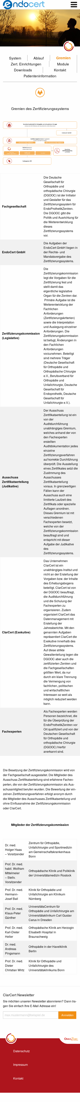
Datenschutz (21, 1051)
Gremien (63, 57)
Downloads (23, 69)
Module (63, 63)
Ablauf (38, 57)
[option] (40, 27)
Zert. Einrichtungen (26, 63)
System (15, 57)
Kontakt (60, 69)
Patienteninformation (40, 75)
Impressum (20, 1064)
